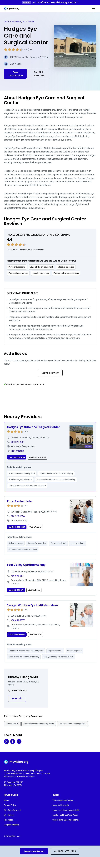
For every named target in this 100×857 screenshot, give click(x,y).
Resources (8, 820)
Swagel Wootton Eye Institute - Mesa (32, 605)
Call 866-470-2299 (65, 851)
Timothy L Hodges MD (23, 677)
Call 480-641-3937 (16, 634)
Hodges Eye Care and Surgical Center (33, 427)
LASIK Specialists (12, 21)
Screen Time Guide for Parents (65, 820)
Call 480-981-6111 (16, 590)
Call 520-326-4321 (37, 457)
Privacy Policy (10, 805)
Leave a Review (50, 372)
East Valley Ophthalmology (26, 565)
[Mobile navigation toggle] (93, 8)
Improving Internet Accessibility (66, 810)
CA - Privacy (9, 815)
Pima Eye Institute (19, 501)
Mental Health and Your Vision (65, 815)
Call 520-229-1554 (16, 527)
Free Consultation (34, 851)
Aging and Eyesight (60, 805)
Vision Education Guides (62, 800)
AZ (24, 21)
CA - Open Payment (12, 810)
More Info (19, 698)
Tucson (31, 21)
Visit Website (16, 64)
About (6, 800)
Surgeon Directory (11, 825)
